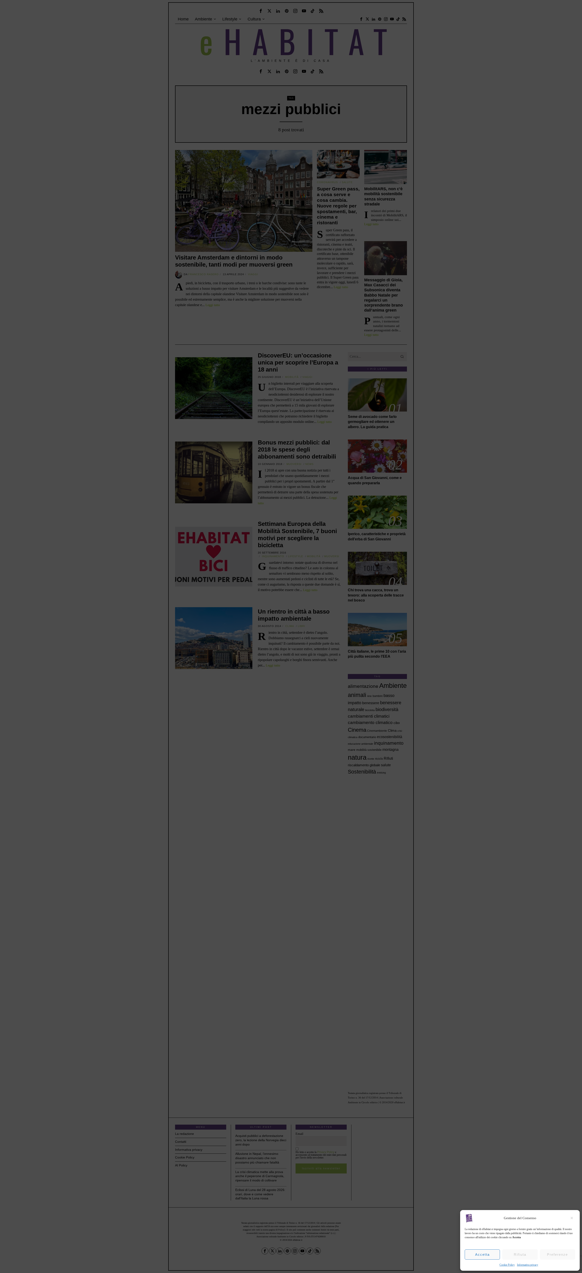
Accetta (482, 1254)
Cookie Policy (507, 1264)
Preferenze (557, 1254)
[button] (573, 1218)
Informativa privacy (527, 1264)
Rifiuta (520, 1254)
